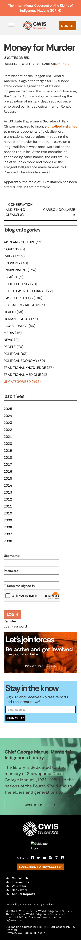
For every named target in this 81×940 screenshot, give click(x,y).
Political (12, 354)
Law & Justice (16, 326)
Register (10, 621)
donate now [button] (34, 666)
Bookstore (20, 890)
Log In (12, 614)
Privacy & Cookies (44, 904)
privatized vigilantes (62, 126)
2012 (8, 499)
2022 (8, 429)
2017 (8, 464)
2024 (8, 415)
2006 (8, 541)
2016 (8, 471)
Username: (12, 555)
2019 (8, 450)
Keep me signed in (21, 586)
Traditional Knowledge (25, 367)
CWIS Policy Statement (19, 904)
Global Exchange (19, 305)
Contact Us (20, 878)
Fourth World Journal (24, 291)
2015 (8, 478)
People (10, 347)
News (8, 340)
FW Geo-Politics (18, 298)
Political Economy (20, 360)
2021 (8, 436)
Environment (15, 270)
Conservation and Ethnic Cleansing (19, 209)
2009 (8, 520)
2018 (8, 457)
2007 (8, 534)
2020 (8, 443)
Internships (20, 882)
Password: (11, 571)
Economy (12, 263)
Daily (8, 256)
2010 (8, 513)
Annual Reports (23, 894)
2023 (8, 422)
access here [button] (34, 805)
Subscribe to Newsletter (40, 866)
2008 (8, 527)
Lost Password (15, 626)
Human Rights (16, 319)
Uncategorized (16, 58)
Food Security (16, 284)
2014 (8, 485)
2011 (8, 506)
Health (10, 312)
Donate (67, 26)
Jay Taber (62, 64)
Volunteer (19, 886)
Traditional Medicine (22, 374)
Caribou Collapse (59, 209)
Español (11, 277)
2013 (8, 492)
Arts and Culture (19, 242)
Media (9, 333)
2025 (8, 409)
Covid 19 (11, 249)
